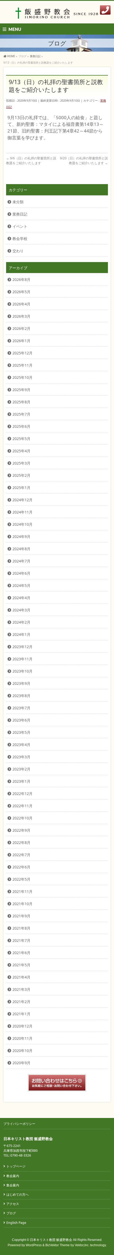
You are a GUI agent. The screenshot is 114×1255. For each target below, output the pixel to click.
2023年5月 (21, 732)
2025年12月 (22, 352)
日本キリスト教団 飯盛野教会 (51, 1240)
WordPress (34, 1245)
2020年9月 (21, 1062)
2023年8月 (21, 695)
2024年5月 (21, 585)
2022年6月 (21, 866)
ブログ (11, 1213)
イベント (19, 226)
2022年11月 (22, 805)
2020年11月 (22, 1038)
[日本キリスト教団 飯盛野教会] (57, 14)
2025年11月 (22, 365)
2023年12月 (22, 646)
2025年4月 (21, 450)
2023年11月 (22, 658)
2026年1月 (21, 340)
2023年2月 (21, 769)
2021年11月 (22, 891)
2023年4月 (21, 744)
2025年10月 (22, 377)
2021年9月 (21, 915)
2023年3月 (21, 756)
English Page (16, 1222)
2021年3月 (21, 989)
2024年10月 (22, 524)
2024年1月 (21, 634)
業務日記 (19, 214)
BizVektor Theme (57, 1245)
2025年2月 (21, 475)
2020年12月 (22, 1026)
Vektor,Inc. (82, 1245)
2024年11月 (22, 512)
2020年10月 (22, 1050)
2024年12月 (22, 499)
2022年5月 (21, 879)
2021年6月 (21, 952)
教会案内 (12, 1176)
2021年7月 (21, 940)
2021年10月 (22, 903)
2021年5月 (21, 964)
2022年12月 (22, 793)
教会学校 (19, 238)
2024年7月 (21, 561)
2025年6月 (21, 426)
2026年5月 (21, 291)
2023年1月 (21, 781)
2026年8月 (21, 279)
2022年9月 (21, 830)
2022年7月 (21, 854)
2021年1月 (21, 1013)
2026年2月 (21, 328)
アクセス (12, 1204)
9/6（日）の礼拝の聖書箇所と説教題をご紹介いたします (31, 160)
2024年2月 (21, 622)
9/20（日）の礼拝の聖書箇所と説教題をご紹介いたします (84, 160)
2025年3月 (21, 463)
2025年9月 (21, 389)
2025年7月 (21, 414)
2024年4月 (21, 597)
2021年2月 (21, 1001)
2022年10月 (22, 818)
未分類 (18, 201)
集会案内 (12, 1185)
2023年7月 (21, 707)
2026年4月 (21, 303)
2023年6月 (21, 720)
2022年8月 (21, 842)
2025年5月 (21, 438)
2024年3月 (21, 609)
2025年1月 (21, 487)
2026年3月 (21, 316)
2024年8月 (21, 548)
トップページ (15, 1166)
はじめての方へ (17, 1194)
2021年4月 (21, 977)
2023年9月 (21, 683)
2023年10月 (22, 671)
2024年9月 (21, 536)
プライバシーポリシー (19, 1123)
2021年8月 (21, 928)
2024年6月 (21, 573)
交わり (18, 250)
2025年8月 (21, 401)
